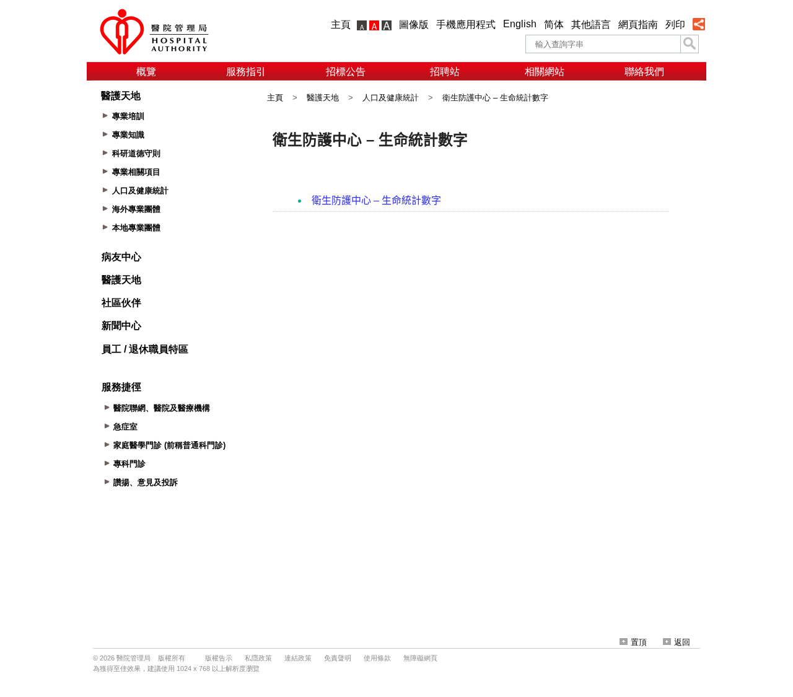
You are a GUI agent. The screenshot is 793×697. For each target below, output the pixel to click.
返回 (682, 642)
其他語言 (591, 24)
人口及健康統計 (390, 97)
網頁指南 (638, 24)
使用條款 (377, 658)
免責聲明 (337, 658)
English (520, 24)
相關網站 (544, 71)
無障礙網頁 (420, 658)
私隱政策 (258, 658)
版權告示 (218, 658)
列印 (675, 24)
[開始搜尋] (689, 44)
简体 (554, 24)
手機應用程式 (466, 24)
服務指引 (246, 71)
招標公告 (346, 71)
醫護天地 (323, 97)
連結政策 (298, 658)
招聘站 (445, 71)
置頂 (639, 642)
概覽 (146, 71)
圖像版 (414, 24)
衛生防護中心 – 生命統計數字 (495, 97)
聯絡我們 (644, 71)
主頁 (341, 24)
